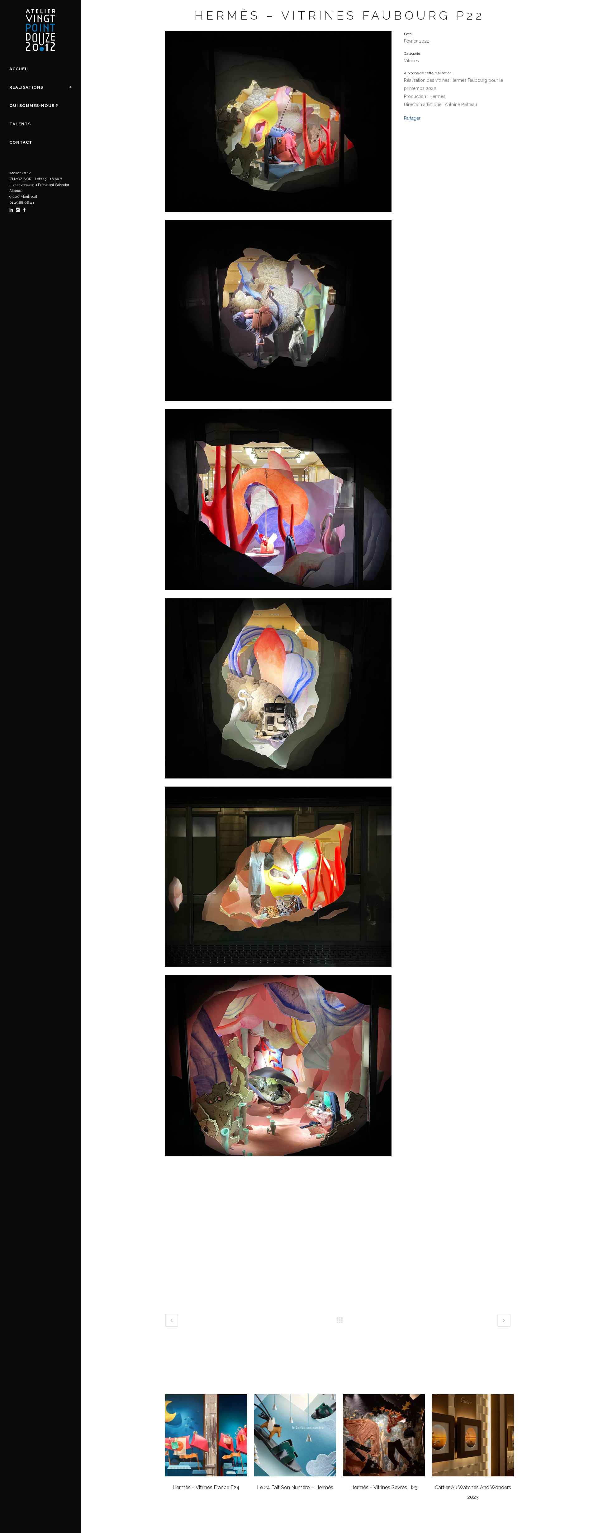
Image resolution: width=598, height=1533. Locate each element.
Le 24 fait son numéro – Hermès (295, 1487)
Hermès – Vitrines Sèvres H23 (384, 1487)
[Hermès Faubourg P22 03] (278, 404)
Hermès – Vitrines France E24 (206, 1487)
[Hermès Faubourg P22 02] (278, 1160)
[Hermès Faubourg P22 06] (278, 593)
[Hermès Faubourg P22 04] (278, 971)
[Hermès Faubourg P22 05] (278, 782)
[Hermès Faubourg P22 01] (278, 215)
